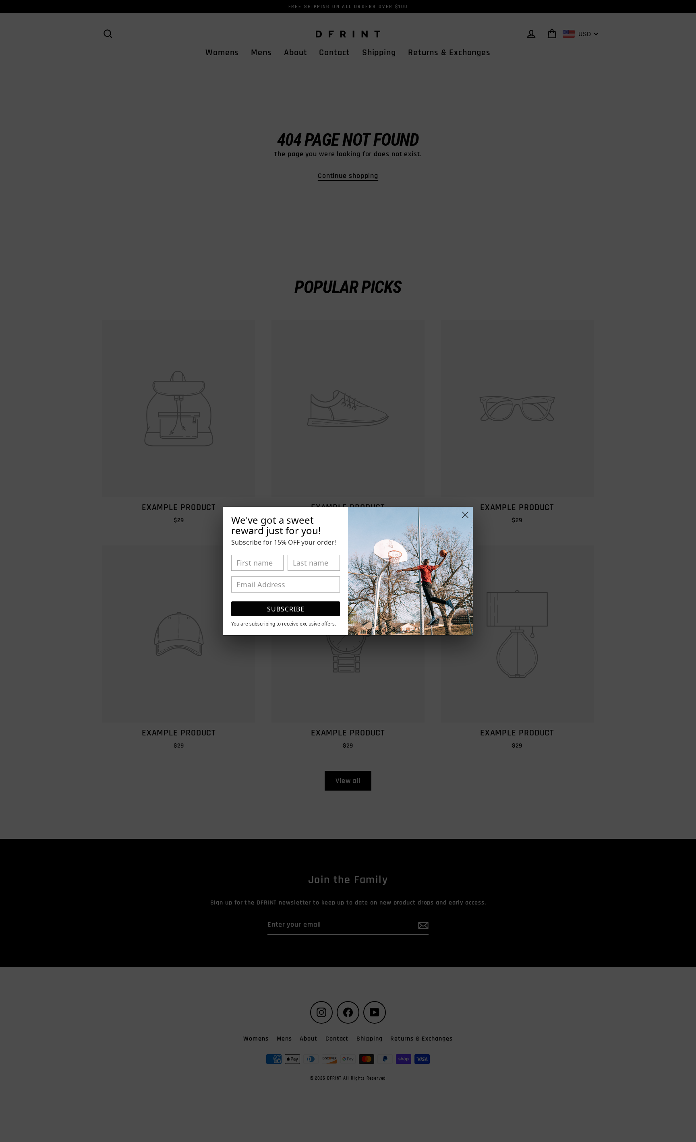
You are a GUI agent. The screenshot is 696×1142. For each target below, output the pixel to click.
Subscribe (285, 609)
